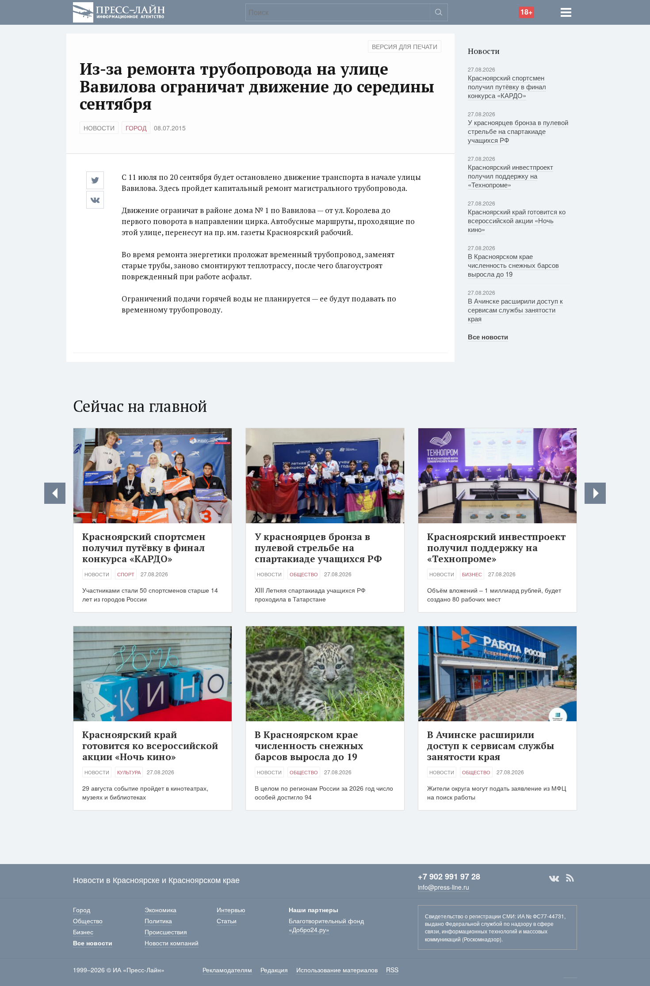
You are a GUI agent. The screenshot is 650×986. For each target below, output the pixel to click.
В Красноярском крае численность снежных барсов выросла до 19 (513, 264)
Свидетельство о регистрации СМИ (470, 916)
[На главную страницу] (119, 11)
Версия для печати (404, 46)
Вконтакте (554, 878)
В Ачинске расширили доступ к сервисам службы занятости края (515, 309)
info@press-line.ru (443, 887)
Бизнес (472, 574)
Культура (129, 772)
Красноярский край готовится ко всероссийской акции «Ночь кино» (517, 220)
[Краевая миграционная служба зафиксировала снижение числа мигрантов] (54, 493)
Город (136, 127)
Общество (304, 574)
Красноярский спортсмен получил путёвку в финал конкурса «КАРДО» (507, 86)
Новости (99, 127)
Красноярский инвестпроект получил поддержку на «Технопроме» (510, 175)
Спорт (125, 574)
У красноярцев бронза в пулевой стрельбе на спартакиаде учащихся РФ (518, 131)
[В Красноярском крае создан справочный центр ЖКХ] (595, 493)
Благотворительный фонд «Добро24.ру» (326, 925)
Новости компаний (172, 942)
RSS (570, 878)
